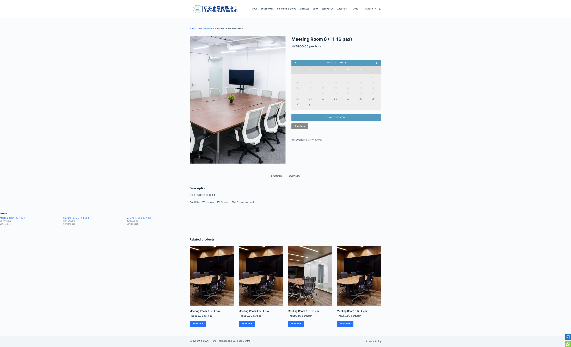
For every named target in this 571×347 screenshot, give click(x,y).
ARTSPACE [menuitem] (304, 9)
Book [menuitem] (315, 9)
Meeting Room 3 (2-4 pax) (139, 218)
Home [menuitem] (254, 9)
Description (277, 176)
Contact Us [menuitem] (328, 9)
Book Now (299, 126)
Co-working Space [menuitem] (286, 9)
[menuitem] (267, 9)
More (355, 9)
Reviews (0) (294, 176)
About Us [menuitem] (342, 9)
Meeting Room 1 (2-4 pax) (12, 218)
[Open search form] (380, 9)
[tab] (277, 176)
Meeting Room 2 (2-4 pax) (76, 218)
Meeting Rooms (313, 140)
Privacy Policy (373, 341)
